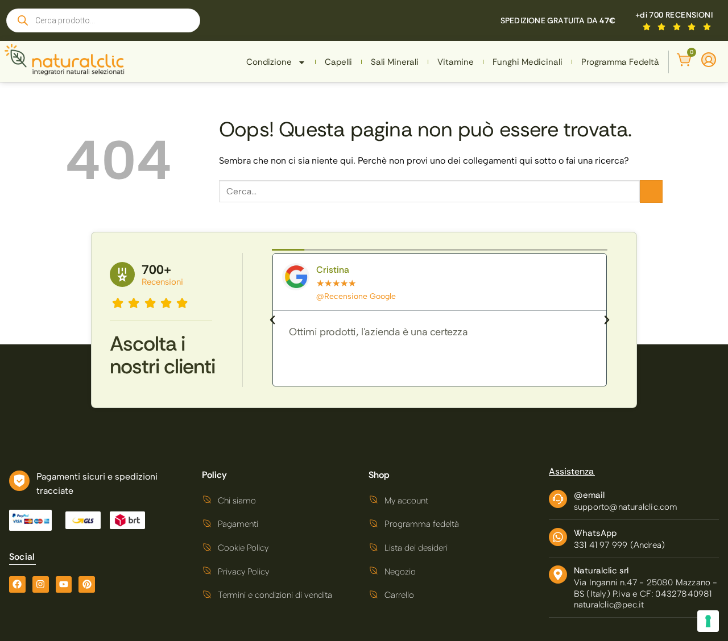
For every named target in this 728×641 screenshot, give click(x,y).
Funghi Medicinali (527, 62)
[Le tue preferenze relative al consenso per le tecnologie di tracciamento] (708, 621)
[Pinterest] (86, 584)
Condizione (269, 62)
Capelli (338, 62)
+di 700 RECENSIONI (674, 15)
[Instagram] (40, 584)
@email (589, 495)
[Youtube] (64, 584)
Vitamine (455, 62)
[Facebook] (17, 584)
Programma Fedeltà (620, 62)
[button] (272, 320)
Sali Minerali (395, 62)
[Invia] (651, 191)
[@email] (558, 499)
